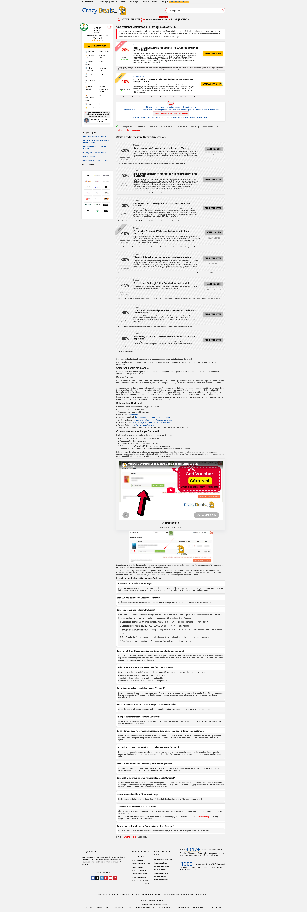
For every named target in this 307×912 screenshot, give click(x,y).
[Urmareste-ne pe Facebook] (93, 878)
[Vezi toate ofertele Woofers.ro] (106, 210)
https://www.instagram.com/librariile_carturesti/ (153, 420)
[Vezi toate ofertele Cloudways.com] (97, 187)
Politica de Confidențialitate (145, 907)
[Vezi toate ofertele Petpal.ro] (88, 199)
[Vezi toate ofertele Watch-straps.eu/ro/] (106, 181)
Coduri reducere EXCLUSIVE (179, 2)
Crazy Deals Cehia (199, 907)
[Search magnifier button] (222, 10)
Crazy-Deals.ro (130, 837)
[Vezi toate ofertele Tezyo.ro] (88, 210)
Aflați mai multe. (201, 894)
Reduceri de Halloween (139, 877)
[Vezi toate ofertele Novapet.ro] (88, 181)
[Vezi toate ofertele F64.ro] (106, 199)
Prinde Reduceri (213, 314)
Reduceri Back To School (139, 874)
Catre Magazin (98, 46)
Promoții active (179, 19)
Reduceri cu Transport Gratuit (141, 884)
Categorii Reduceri (130, 19)
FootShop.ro (164, 2)
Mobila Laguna (134, 2)
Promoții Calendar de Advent (141, 864)
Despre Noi (88, 907)
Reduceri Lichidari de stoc (140, 880)
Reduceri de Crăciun (138, 860)
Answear (114, 2)
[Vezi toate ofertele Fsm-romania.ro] (88, 175)
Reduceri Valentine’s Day (139, 870)
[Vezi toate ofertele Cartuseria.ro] (97, 175)
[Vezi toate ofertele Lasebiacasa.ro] (97, 193)
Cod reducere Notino (161, 880)
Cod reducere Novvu (160, 876)
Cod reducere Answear (161, 866)
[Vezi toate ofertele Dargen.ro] (106, 204)
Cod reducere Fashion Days (163, 859)
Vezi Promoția (214, 149)
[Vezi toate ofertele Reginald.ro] (106, 187)
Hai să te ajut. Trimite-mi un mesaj (99, 120)
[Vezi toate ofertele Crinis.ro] (88, 193)
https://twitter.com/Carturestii (143, 425)
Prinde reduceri (213, 53)
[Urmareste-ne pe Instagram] (102, 878)
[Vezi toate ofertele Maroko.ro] (106, 193)
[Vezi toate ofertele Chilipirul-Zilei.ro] (97, 181)
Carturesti (123, 2)
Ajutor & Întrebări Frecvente (115, 907)
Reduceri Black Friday (138, 857)
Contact (99, 907)
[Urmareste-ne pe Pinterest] (106, 878)
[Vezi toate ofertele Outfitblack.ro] (97, 204)
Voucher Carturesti (160, 870)
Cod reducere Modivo (161, 873)
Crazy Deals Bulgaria (182, 907)
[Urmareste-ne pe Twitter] (97, 878)
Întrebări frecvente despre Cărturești (95, 160)
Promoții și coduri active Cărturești (94, 136)
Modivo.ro (146, 2)
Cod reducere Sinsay (161, 863)
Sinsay (154, 2)
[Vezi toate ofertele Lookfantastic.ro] (106, 175)
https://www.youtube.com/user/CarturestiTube (151, 422)
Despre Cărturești (89, 156)
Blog (130, 907)
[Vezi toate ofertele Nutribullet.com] (88, 187)
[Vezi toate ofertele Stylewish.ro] (97, 199)
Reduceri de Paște (137, 867)
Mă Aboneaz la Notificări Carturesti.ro (172, 114)
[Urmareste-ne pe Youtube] (110, 878)
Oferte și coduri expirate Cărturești (94, 152)
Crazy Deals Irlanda (216, 907)
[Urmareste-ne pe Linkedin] (115, 878)
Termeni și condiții (165, 907)
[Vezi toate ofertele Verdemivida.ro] (97, 210)
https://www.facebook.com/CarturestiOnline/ (153, 417)
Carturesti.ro (133, 415)
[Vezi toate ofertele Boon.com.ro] (88, 204)
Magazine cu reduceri (157, 19)
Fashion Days (103, 2)
